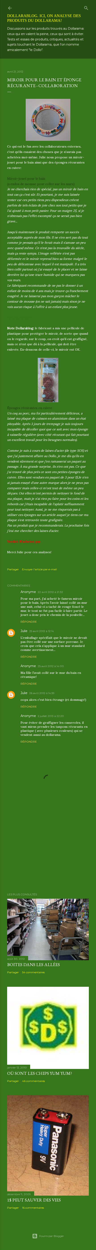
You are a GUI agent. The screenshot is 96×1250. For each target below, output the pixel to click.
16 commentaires (33, 1207)
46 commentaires (33, 1081)
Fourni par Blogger (51, 1236)
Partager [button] (13, 569)
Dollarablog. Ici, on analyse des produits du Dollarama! (44, 18)
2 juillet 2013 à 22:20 (51, 716)
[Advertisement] (48, 850)
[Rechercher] (86, 7)
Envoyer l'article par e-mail (39, 569)
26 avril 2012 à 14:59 (41, 693)
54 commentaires (33, 972)
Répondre (29, 621)
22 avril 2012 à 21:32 (50, 592)
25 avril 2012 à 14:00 (51, 666)
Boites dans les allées (33, 964)
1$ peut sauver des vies (34, 1200)
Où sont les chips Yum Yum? (39, 1073)
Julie (24, 631)
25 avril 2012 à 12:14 (41, 631)
